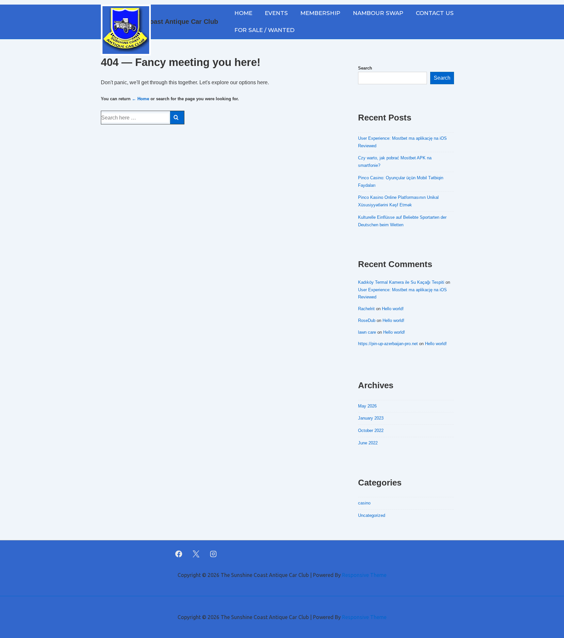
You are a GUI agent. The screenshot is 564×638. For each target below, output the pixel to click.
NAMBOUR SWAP (378, 13)
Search (365, 68)
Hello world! (393, 308)
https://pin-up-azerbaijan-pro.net (388, 343)
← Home (140, 98)
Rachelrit (366, 308)
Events (276, 13)
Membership (320, 13)
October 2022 (371, 430)
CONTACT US (435, 13)
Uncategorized (371, 515)
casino (364, 503)
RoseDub (366, 320)
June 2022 (368, 442)
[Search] (177, 117)
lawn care (367, 332)
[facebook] (179, 554)
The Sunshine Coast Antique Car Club (159, 21)
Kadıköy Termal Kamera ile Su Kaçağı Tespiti (401, 282)
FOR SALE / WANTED (264, 30)
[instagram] (213, 554)
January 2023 (371, 418)
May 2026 (367, 406)
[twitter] (196, 554)
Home (243, 13)
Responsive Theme (364, 575)
